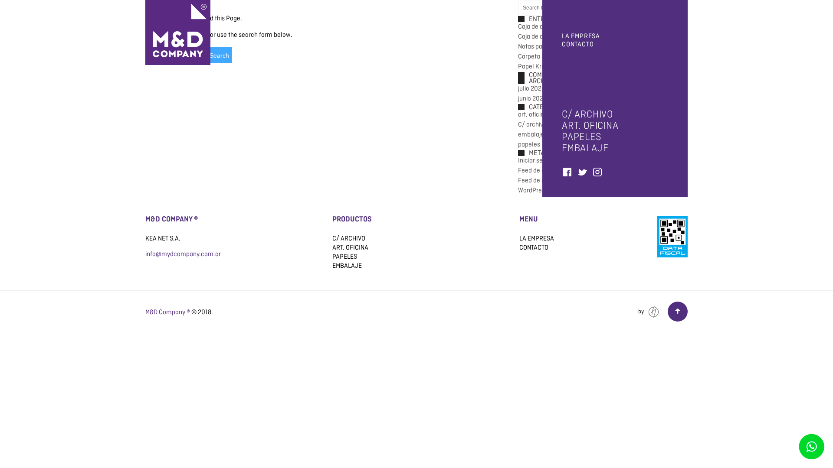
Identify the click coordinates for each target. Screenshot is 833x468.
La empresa (581, 36)
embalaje (585, 148)
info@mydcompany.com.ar (183, 254)
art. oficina (590, 125)
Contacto (578, 44)
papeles (582, 136)
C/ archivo (587, 114)
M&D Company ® (167, 312)
